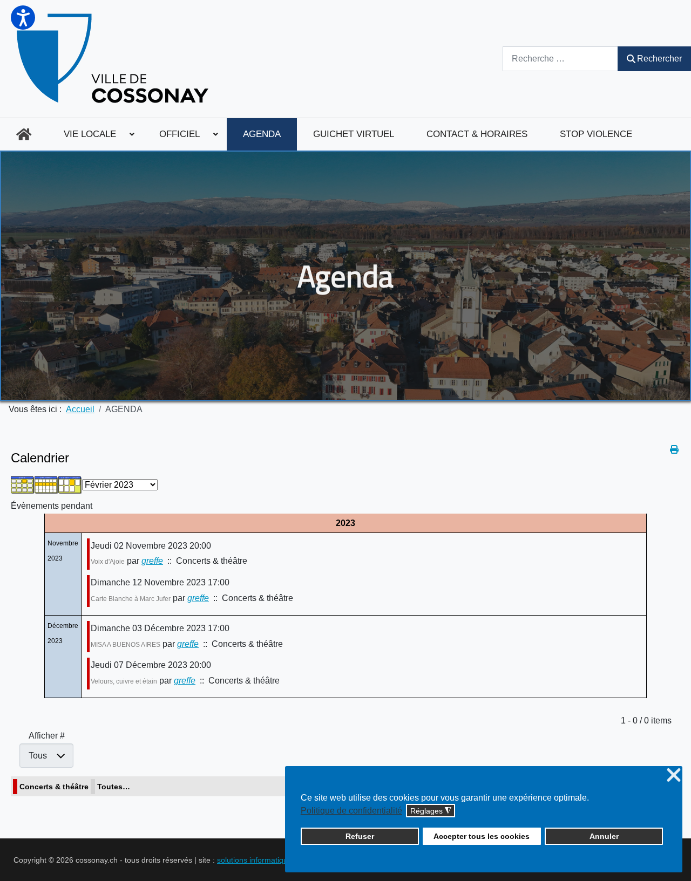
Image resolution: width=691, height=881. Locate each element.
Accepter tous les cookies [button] (481, 836)
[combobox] (560, 58)
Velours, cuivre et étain (124, 681)
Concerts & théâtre (54, 786)
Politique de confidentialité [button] (351, 810)
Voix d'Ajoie (108, 561)
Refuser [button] (360, 836)
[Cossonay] (114, 59)
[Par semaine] (46, 484)
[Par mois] (23, 484)
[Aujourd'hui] (70, 484)
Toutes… (113, 786)
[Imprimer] (675, 449)
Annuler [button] (604, 836)
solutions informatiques (256, 860)
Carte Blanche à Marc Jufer (131, 599)
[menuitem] (24, 134)
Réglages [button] (430, 811)
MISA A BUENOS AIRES (125, 644)
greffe (152, 560)
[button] (23, 17)
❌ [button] (673, 775)
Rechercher (659, 58)
